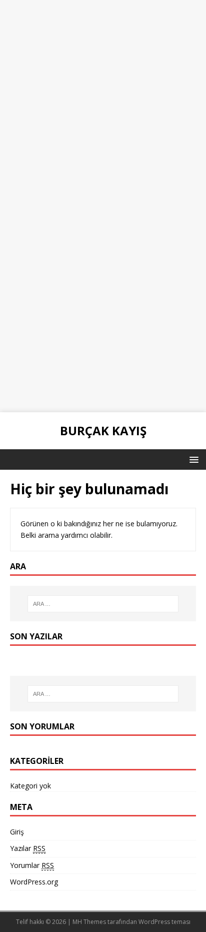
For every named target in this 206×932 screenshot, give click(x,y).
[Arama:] (103, 603)
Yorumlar (32, 865)
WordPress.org (34, 881)
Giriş (17, 831)
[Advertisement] (103, 103)
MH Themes (89, 921)
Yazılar (28, 848)
